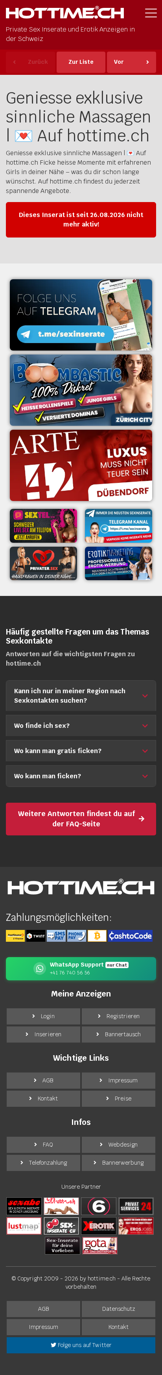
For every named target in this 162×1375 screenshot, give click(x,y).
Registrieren (123, 1016)
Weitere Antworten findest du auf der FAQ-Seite (76, 818)
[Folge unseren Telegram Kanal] (81, 315)
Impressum (123, 1080)
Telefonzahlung (48, 1162)
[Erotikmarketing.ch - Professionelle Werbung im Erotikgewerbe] (118, 564)
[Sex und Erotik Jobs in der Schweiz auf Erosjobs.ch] (136, 1225)
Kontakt (48, 1098)
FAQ (48, 1144)
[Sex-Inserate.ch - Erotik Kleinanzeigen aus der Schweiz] (61, 1225)
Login (48, 1016)
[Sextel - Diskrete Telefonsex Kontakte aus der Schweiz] (43, 526)
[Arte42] (81, 465)
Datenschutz (118, 1308)
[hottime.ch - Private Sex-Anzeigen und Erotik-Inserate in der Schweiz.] (65, 14)
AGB (47, 1080)
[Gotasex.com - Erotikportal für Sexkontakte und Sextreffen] (100, 1245)
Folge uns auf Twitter (84, 1345)
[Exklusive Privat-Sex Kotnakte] (43, 564)
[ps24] (136, 1206)
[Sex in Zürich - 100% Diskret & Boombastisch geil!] (81, 390)
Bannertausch (123, 1034)
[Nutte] (61, 1206)
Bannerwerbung (123, 1162)
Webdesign (123, 1144)
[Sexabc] (24, 1206)
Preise (123, 1098)
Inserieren (47, 1034)
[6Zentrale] (98, 1206)
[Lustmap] (24, 1225)
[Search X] (62, 1245)
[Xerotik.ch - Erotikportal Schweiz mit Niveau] (98, 1225)
